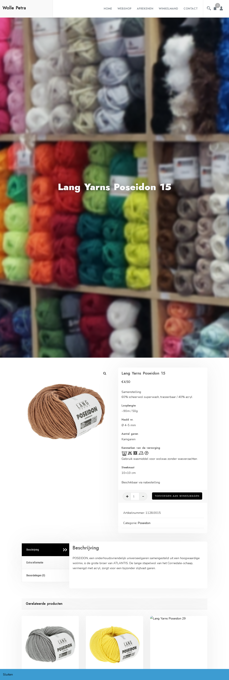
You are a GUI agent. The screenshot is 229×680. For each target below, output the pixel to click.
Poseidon (144, 523)
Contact (191, 9)
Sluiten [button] (8, 674)
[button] (105, 374)
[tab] (46, 549)
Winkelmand (168, 9)
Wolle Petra (14, 8)
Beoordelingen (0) (35, 575)
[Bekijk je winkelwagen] (215, 9)
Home (108, 9)
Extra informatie (34, 562)
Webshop (125, 9)
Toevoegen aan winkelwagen (177, 496)
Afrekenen (145, 9)
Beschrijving (32, 549)
